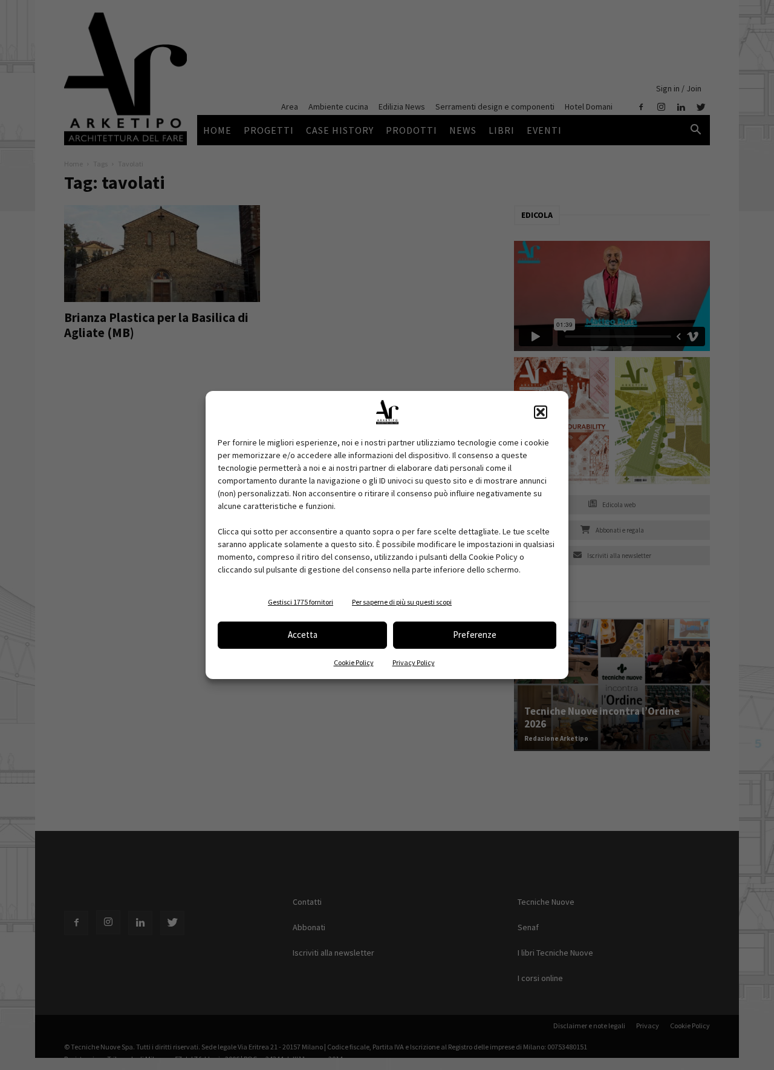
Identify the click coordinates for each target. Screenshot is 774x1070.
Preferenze (474, 634)
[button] (541, 412)
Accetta (302, 634)
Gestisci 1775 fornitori (300, 601)
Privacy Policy (413, 662)
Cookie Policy (354, 662)
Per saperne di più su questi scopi (402, 601)
